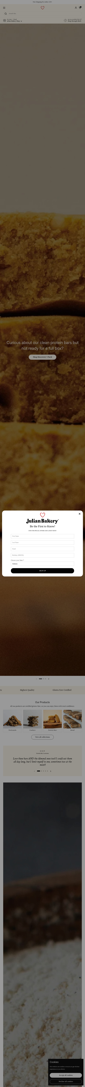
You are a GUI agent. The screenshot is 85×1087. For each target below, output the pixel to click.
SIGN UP (42, 571)
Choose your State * (17, 560)
